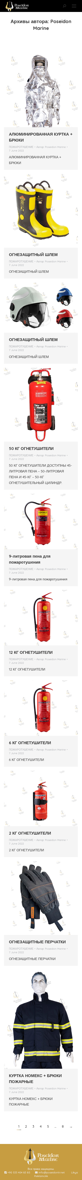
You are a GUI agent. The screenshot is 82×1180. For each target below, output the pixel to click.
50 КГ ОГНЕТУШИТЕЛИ (31, 448)
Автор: (51, 147)
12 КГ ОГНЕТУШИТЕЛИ (31, 652)
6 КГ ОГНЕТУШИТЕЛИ (30, 742)
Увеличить (35, 90)
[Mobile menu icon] (74, 6)
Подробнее (46, 90)
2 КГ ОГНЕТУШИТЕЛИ (30, 833)
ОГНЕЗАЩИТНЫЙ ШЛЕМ (33, 254)
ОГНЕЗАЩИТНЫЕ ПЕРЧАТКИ (37, 941)
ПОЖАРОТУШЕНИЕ (21, 147)
